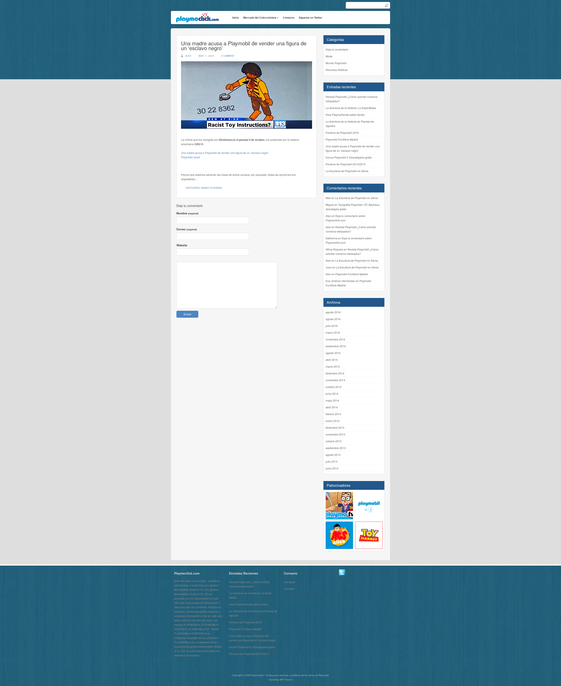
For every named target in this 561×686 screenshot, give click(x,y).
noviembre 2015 (335, 339)
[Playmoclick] (197, 19)
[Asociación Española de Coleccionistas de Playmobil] (339, 546)
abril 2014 (332, 407)
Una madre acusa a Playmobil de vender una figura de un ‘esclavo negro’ (243, 45)
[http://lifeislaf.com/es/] (369, 517)
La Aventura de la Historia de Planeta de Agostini (350, 124)
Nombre (187, 213)
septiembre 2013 (336, 448)
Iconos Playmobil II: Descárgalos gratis (349, 157)
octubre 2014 (333, 387)
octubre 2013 (333, 441)
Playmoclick (257, 675)
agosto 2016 (333, 319)
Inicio (235, 17)
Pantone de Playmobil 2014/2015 (346, 164)
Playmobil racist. (191, 157)
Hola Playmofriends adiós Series (345, 114)
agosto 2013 (333, 455)
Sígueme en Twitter (310, 17)
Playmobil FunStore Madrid (342, 139)
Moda (329, 56)
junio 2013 (332, 468)
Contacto (288, 17)
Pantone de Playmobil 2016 (342, 132)
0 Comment (227, 55)
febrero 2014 (333, 414)
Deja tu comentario (337, 49)
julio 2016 (331, 326)
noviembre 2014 (335, 380)
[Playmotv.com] (339, 517)
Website (181, 245)
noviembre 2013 (335, 434)
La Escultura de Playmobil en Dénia (347, 171)
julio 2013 (331, 461)
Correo (186, 229)
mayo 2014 (332, 400)
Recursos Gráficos (337, 70)
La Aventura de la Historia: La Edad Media (351, 108)
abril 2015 (332, 360)
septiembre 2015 (336, 346)
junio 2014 (332, 393)
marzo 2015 (333, 366)
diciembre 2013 (335, 427)
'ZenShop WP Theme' (280, 679)
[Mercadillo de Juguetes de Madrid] (369, 546)
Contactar (289, 582)
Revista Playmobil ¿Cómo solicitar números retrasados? (352, 99)
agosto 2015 (333, 353)
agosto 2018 (333, 312)
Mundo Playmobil (212, 187)
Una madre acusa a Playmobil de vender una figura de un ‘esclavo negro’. (225, 153)
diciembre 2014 (335, 373)
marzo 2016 (333, 332)
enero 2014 (332, 421)
